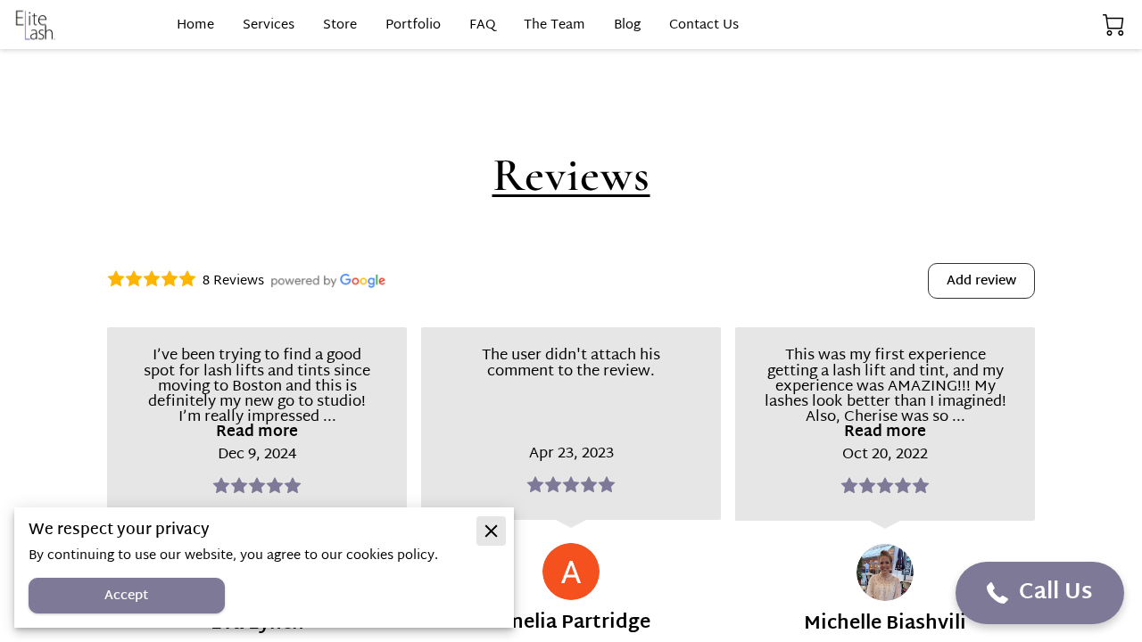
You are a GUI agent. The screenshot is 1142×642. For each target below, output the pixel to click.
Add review (981, 281)
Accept (126, 596)
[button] (1040, 593)
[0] (1113, 25)
